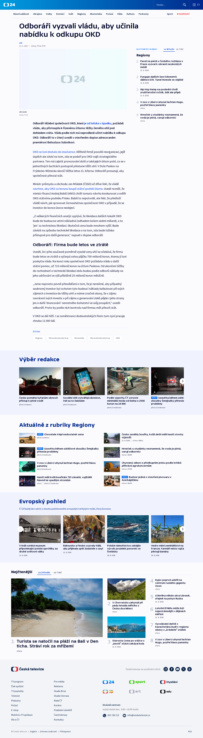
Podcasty (144, 13)
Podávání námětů (63, 710)
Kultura (130, 13)
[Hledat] (184, 5)
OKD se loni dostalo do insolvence (54, 152)
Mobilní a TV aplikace (22, 714)
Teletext (15, 695)
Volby (49, 13)
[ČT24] (9, 5)
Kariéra (57, 705)
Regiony (81, 13)
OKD (118, 338)
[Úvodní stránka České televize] (27, 669)
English (33, 731)
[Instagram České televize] (165, 669)
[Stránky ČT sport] (137, 681)
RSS (190, 731)
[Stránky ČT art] (135, 691)
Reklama (58, 686)
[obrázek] (73, 79)
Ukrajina (37, 13)
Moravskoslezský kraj (58, 338)
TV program (17, 681)
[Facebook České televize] (171, 669)
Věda (119, 13)
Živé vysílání (17, 686)
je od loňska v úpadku (97, 123)
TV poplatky (17, 691)
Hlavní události (21, 13)
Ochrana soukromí (48, 731)
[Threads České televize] (189, 669)
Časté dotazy (60, 714)
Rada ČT (58, 700)
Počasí (109, 13)
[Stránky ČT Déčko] (108, 691)
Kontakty (59, 719)
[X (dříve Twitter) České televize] (183, 669)
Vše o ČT (15, 719)
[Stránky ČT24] (108, 681)
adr (20, 42)
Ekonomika (96, 13)
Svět (71, 13)
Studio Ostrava (61, 695)
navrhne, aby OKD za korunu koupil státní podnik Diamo (68, 188)
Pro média (59, 681)
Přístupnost (65, 731)
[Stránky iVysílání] (169, 681)
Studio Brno (60, 691)
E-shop (14, 710)
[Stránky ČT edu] (165, 691)
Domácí (60, 13)
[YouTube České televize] (177, 669)
